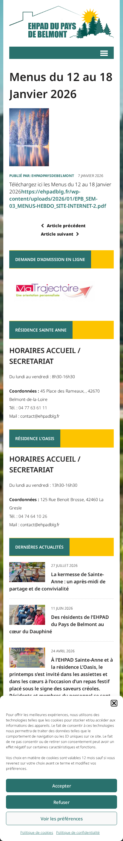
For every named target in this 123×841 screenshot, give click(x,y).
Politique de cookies (36, 832)
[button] (114, 703)
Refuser (61, 802)
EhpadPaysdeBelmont (52, 175)
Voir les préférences (62, 819)
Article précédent (66, 225)
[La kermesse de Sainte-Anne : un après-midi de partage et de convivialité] (27, 578)
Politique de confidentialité (78, 832)
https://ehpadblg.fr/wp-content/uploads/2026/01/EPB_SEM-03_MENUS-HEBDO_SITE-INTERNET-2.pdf (57, 198)
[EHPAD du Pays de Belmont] (61, 23)
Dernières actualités (39, 547)
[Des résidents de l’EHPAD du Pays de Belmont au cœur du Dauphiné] (27, 620)
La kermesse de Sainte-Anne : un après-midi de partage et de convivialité (57, 581)
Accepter (61, 786)
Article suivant (57, 234)
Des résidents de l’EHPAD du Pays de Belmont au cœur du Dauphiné (59, 624)
